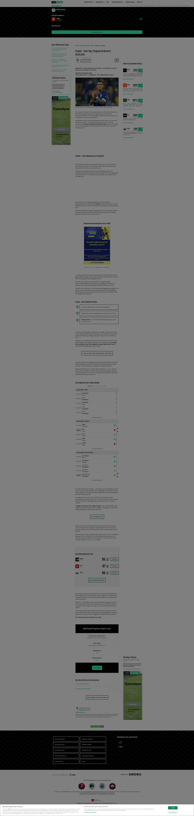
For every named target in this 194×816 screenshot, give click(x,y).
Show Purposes (173, 812)
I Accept (173, 807)
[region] (97, 810)
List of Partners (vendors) (90, 812)
